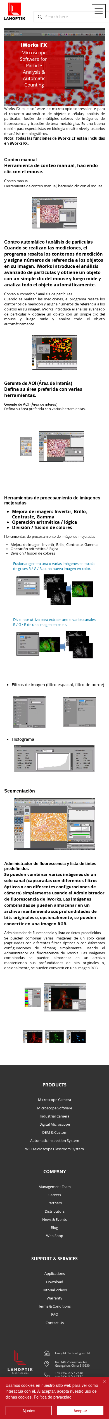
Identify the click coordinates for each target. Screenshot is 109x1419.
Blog (54, 1227)
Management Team (55, 1186)
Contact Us (55, 1322)
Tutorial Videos (54, 1289)
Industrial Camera (54, 1116)
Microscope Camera (54, 1099)
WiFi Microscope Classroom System (54, 1148)
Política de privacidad (53, 1397)
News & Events (54, 1219)
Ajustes (28, 1410)
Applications (54, 1273)
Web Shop (54, 1235)
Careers (54, 1194)
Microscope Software (54, 1108)
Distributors (55, 1211)
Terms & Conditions (54, 1306)
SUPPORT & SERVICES (54, 1259)
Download (54, 1281)
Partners (55, 1202)
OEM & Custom (54, 1132)
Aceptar (80, 1410)
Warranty (54, 1298)
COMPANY (54, 1171)
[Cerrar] (101, 1384)
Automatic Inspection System (54, 1140)
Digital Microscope (54, 1124)
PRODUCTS (54, 1085)
